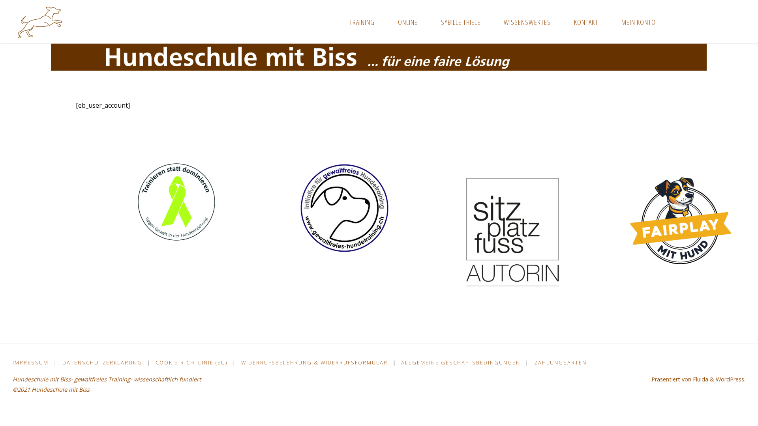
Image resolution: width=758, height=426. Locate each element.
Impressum (31, 362)
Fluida (699, 379)
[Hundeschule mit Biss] (40, 21)
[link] (676, 21)
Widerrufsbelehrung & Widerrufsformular (314, 362)
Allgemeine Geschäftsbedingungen (460, 362)
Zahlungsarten (560, 362)
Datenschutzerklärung (102, 362)
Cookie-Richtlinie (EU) (191, 362)
